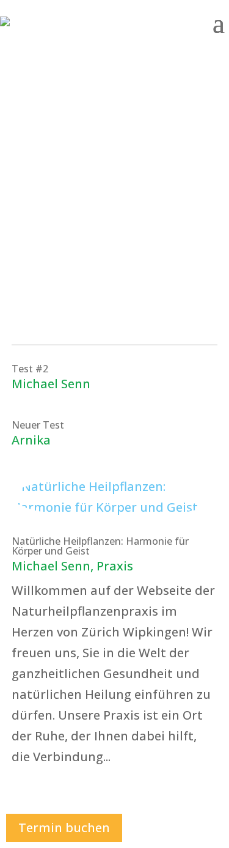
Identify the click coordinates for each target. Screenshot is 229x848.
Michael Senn (51, 383)
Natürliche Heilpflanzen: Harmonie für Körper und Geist (100, 546)
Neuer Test (38, 425)
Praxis (114, 566)
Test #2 (30, 368)
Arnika (31, 440)
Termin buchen (64, 827)
